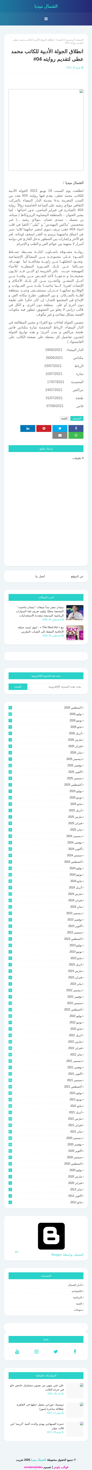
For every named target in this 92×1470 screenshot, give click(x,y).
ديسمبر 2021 (45, 1061)
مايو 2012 (46, 1202)
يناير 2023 (46, 983)
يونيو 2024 (45, 874)
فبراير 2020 (46, 1183)
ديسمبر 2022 (46, 990)
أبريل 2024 (46, 887)
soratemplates (33, 1467)
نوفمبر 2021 (45, 1067)
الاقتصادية (77, 1291)
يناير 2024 (45, 906)
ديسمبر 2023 (45, 913)
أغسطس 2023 (46, 938)
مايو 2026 (46, 726)
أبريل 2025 (46, 810)
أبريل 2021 (45, 1112)
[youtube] (17, 1351)
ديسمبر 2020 (45, 1138)
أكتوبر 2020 (45, 1150)
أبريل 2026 (46, 733)
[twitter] (55, 1351)
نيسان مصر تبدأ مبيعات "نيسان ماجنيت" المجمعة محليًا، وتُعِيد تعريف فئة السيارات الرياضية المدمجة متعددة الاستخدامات (40, 611)
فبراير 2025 (46, 823)
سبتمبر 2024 (46, 855)
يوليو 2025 (46, 791)
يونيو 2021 (45, 1099)
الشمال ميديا (46, 6)
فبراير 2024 (45, 900)
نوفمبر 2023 (46, 919)
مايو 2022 (45, 1028)
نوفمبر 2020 (45, 1144)
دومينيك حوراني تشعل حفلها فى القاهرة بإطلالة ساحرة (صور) (40, 1406)
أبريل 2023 (46, 964)
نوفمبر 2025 (45, 765)
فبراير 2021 (45, 1125)
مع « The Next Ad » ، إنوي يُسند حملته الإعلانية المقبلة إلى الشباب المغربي (41, 629)
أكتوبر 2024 (45, 849)
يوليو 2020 (46, 1170)
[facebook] (74, 1351)
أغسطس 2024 (46, 861)
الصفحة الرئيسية (74, 39)
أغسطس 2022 (45, 1009)
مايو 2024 (45, 881)
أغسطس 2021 (45, 1086)
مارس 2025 (46, 816)
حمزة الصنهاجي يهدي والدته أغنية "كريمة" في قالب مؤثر (37, 1426)
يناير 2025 (46, 829)
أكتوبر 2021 (45, 1073)
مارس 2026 (46, 739)
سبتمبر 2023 (46, 932)
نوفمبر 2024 (46, 842)
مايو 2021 (45, 1105)
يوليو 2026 (45, 714)
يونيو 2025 (45, 797)
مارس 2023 (46, 971)
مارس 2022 (45, 1041)
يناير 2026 (46, 752)
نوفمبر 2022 (46, 996)
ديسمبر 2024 (46, 836)
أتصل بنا (40, 576)
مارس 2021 (45, 1118)
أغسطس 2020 (45, 1163)
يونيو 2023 (46, 951)
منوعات (78, 1309)
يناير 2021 (45, 1131)
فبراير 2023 (46, 977)
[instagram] (36, 1351)
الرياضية (77, 1297)
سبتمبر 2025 (46, 778)
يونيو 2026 (46, 720)
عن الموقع (77, 576)
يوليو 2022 (45, 1016)
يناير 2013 (46, 1189)
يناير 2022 (45, 1054)
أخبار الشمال (75, 1284)
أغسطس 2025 (46, 784)
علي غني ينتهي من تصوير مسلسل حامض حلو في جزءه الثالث (37, 1387)
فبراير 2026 (46, 746)
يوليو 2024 (45, 868)
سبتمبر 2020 (45, 1157)
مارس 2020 (46, 1176)
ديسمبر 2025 (46, 759)
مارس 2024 (45, 893)
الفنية (60, 39)
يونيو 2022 (45, 1022)
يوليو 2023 (45, 945)
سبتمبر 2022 (45, 1003)
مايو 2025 (46, 804)
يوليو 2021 (45, 1093)
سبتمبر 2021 (45, 1080)
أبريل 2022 (45, 1035)
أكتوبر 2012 (46, 1195)
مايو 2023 (46, 958)
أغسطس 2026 (46, 707)
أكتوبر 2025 (45, 771)
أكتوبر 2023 (46, 926)
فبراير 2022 (45, 1048)
